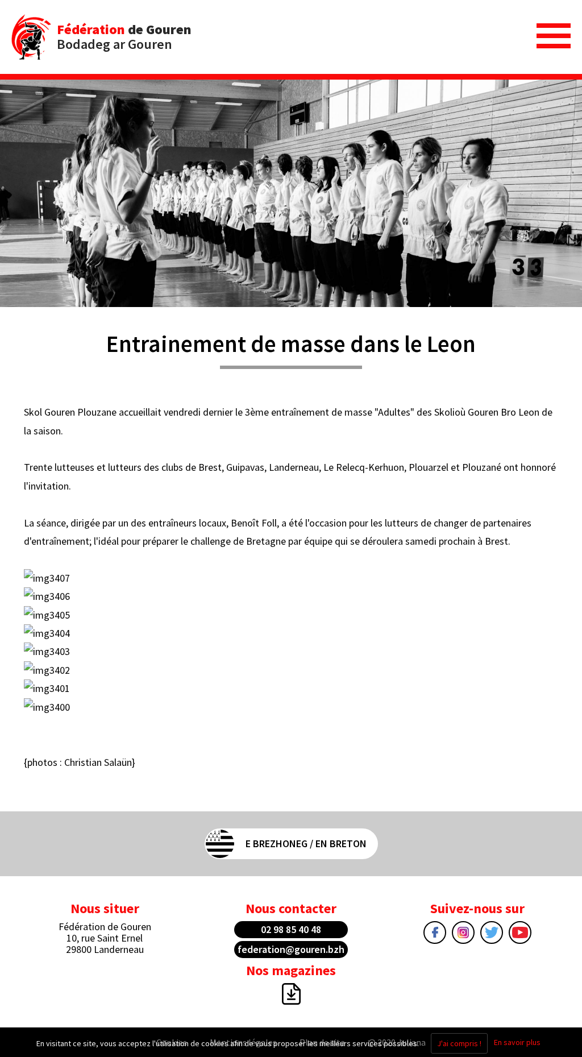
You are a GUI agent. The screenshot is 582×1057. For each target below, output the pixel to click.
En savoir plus (517, 1042)
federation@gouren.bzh (291, 949)
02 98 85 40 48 (291, 929)
